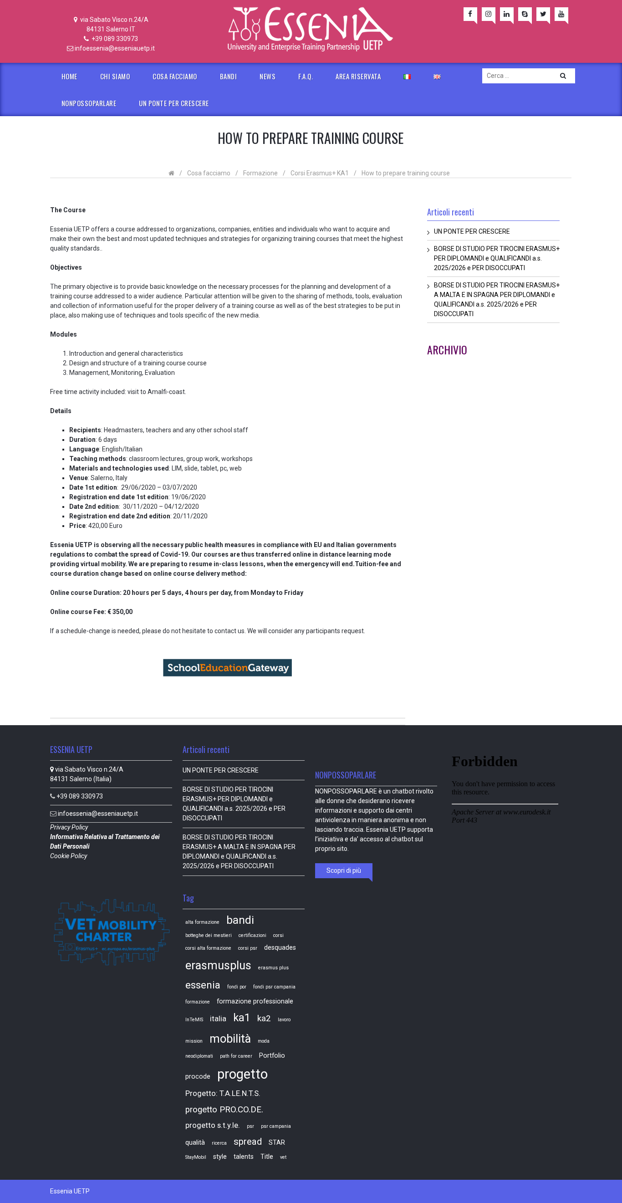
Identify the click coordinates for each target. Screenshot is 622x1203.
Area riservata (358, 76)
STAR (277, 1142)
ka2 (264, 1019)
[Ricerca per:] (528, 75)
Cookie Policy (69, 856)
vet (283, 1157)
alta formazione (202, 922)
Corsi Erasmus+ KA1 (320, 173)
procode (197, 1076)
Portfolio (272, 1055)
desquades (280, 947)
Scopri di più (343, 870)
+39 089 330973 (114, 38)
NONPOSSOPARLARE (89, 103)
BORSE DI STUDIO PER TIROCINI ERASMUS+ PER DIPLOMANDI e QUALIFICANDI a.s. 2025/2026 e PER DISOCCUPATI (497, 258)
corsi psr (247, 948)
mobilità (230, 1038)
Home (69, 76)
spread (248, 1141)
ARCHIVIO (447, 349)
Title (266, 1156)
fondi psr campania (274, 987)
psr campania (276, 1126)
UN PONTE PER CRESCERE (174, 103)
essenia (202, 985)
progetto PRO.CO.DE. (224, 1110)
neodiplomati (199, 1056)
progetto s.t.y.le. (212, 1125)
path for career (236, 1056)
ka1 (241, 1017)
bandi (240, 920)
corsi (278, 935)
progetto (242, 1074)
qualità (195, 1142)
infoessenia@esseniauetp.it (115, 48)
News (267, 76)
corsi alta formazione (208, 948)
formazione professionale (255, 1001)
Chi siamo (115, 76)
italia (218, 1018)
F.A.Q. (305, 76)
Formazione (260, 173)
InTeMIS (194, 1020)
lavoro (284, 1020)
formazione (197, 1002)
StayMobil (195, 1157)
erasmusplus (218, 965)
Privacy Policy (69, 827)
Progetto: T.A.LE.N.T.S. (222, 1093)
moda (264, 1041)
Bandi (228, 76)
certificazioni (252, 935)
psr (250, 1126)
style (220, 1156)
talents (244, 1156)
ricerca (219, 1143)
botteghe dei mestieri (208, 935)
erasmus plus (273, 968)
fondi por (236, 987)
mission (194, 1041)
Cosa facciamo (175, 76)
